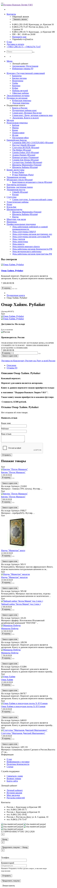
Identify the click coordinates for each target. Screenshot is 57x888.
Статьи (10, 766)
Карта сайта (12, 781)
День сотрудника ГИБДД (24, 231)
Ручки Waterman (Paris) (23, 175)
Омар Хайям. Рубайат (12, 270)
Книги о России (19, 108)
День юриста (18, 244)
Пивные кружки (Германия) (25, 157)
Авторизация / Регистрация (25, 66)
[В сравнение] (16, 288)
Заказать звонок (20, 19)
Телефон (5, 857)
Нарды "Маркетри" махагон (14, 577)
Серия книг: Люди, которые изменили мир (32, 115)
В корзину (6, 353)
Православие (18, 132)
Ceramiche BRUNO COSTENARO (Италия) (32, 142)
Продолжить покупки (11, 847)
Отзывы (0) (12, 368)
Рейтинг (5, 428)
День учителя (18, 239)
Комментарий (7, 863)
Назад (4, 839)
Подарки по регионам (17, 98)
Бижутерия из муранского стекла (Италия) (32, 182)
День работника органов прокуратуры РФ (32, 254)
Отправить (6, 455)
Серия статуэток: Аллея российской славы (32, 199)
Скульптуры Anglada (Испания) (27, 162)
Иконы (15, 128)
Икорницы (12, 222)
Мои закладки (13, 795)
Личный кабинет (15, 790)
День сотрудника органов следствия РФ (31, 236)
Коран (15, 130)
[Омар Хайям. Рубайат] (12, 316)
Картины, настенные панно (20, 187)
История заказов (14, 793)
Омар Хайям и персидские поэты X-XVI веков (23, 706)
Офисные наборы (20, 93)
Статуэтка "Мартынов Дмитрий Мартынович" (23, 733)
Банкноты (17, 76)
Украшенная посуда (16, 189)
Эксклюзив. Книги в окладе (25, 118)
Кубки (15, 88)
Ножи (9, 204)
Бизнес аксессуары (15, 170)
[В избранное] (13, 288)
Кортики (16, 85)
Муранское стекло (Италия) (20, 180)
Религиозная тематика (17, 123)
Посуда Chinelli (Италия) (23, 145)
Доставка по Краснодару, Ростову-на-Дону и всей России (28, 360)
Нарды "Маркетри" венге (13, 550)
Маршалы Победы (9, 628)
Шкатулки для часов (16, 219)
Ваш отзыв (6, 434)
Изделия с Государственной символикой (26, 73)
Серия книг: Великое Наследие (27, 113)
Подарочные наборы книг (24, 110)
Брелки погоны (19, 78)
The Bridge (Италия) (21, 150)
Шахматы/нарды (14, 209)
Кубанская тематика (21, 100)
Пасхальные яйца (20, 137)
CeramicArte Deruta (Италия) (25, 160)
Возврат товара (14, 778)
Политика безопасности (18, 764)
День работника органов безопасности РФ (32, 249)
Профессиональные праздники (21, 224)
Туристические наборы (17, 202)
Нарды (15, 217)
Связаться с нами (15, 776)
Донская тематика (20, 103)
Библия (15, 125)
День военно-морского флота (26, 246)
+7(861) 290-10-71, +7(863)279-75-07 (24, 47)
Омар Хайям (7, 679)
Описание (11, 365)
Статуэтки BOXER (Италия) (25, 147)
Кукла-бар (11, 207)
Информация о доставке (18, 762)
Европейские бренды (17, 140)
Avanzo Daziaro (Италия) (23, 155)
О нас (9, 42)
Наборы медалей (20, 90)
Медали (10, 120)
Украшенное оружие (16, 177)
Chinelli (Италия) (20, 192)
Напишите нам (19, 37)
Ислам (15, 135)
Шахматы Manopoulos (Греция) (26, 165)
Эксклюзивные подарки (18, 95)
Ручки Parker (18, 172)
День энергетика (20, 241)
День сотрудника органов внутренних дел (32, 234)
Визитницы (17, 80)
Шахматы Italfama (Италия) (25, 167)
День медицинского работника (26, 251)
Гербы (15, 83)
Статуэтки (11, 197)
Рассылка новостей (16, 798)
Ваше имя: (6, 423)
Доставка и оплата (15, 44)
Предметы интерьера (16, 184)
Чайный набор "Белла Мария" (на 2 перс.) (21, 604)
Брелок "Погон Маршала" (13, 472)
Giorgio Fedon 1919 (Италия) (25, 152)
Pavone (15, 194)
